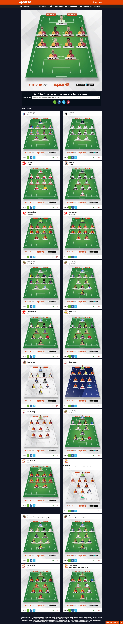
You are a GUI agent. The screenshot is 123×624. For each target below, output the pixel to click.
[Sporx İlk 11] (25, 2)
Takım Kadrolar (42, 6)
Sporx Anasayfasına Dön (112, 622)
